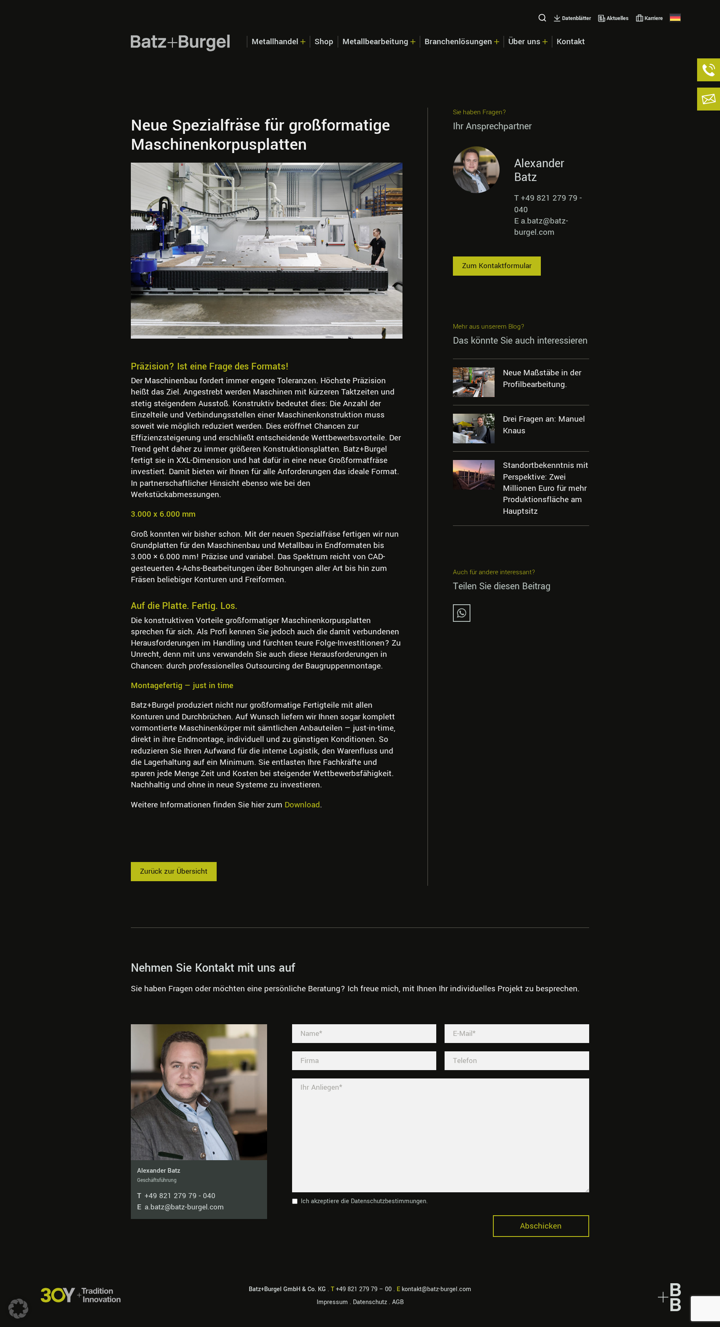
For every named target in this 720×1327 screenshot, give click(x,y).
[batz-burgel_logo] (180, 43)
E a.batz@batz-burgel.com (541, 227)
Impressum (332, 1302)
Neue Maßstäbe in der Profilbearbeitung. (542, 378)
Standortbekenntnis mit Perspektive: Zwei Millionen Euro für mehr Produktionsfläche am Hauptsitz (545, 488)
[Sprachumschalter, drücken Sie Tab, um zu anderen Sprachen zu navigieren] (675, 17)
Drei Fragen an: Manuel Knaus (544, 425)
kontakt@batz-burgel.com (436, 1289)
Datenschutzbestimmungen (388, 1201)
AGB (398, 1302)
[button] (18, 1308)
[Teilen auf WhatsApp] (461, 619)
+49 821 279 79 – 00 (364, 1289)
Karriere (654, 18)
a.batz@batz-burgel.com (180, 1207)
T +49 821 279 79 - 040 (548, 204)
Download (302, 805)
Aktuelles (618, 18)
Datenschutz (370, 1302)
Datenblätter (576, 18)
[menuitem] (278, 43)
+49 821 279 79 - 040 (176, 1196)
